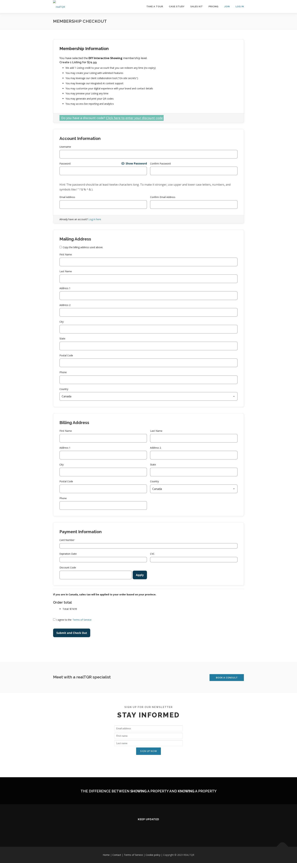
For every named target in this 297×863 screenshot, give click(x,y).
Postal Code (66, 355)
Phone (63, 372)
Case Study (177, 6)
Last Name (65, 271)
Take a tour (154, 6)
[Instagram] (140, 828)
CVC (152, 553)
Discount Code (67, 567)
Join (227, 6)
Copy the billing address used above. (83, 247)
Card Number (66, 540)
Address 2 (64, 305)
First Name (65, 254)
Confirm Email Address (162, 197)
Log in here (95, 219)
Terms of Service (82, 619)
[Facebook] (149, 828)
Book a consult (227, 677)
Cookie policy (153, 854)
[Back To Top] (282, 847)
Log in (240, 6)
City (61, 321)
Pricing (213, 6)
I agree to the (73, 619)
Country (63, 389)
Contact (116, 854)
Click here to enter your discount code (134, 118)
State (62, 338)
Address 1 (64, 288)
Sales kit (196, 6)
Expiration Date (68, 553)
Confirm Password (160, 163)
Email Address (67, 197)
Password (64, 163)
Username (65, 146)
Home (106, 854)
